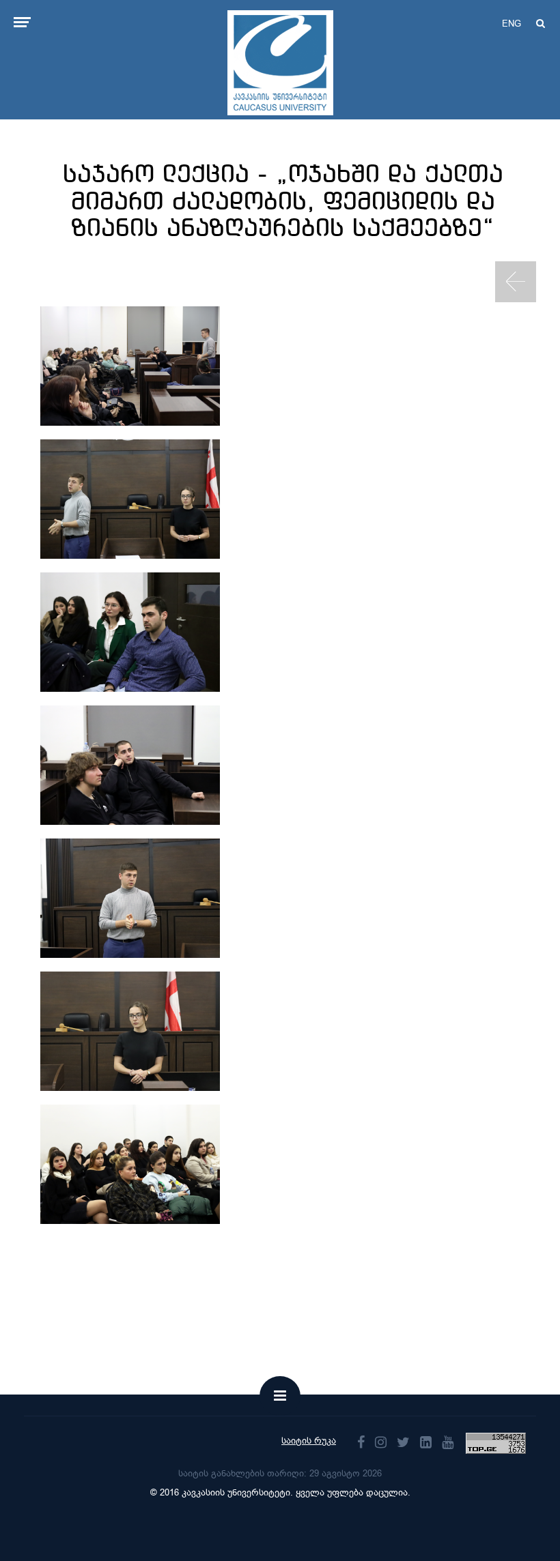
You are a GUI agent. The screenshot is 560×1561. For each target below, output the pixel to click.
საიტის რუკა (308, 1440)
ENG (511, 23)
